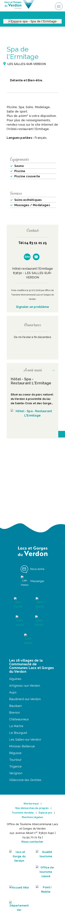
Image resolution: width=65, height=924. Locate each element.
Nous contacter (32, 841)
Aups (12, 692)
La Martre (16, 726)
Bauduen (15, 706)
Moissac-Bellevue (22, 746)
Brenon (14, 712)
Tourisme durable (23, 812)
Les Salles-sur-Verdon (25, 739)
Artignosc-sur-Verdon (24, 685)
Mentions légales (32, 817)
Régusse (15, 753)
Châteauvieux (19, 719)
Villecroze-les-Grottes (25, 780)
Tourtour (15, 759)
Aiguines (15, 679)
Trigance (15, 766)
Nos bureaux (31, 803)
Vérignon (15, 773)
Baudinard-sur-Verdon (25, 699)
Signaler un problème (32, 307)
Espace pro (45, 812)
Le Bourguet (18, 733)
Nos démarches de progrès (31, 808)
